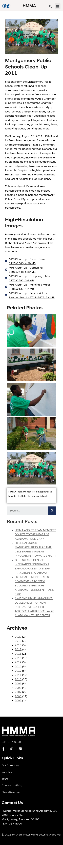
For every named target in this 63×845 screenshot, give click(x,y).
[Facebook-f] (3, 749)
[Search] (52, 510)
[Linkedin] (20, 749)
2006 (18, 696)
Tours (5, 778)
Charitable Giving (12, 785)
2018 (18, 645)
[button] (57, 6)
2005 (18, 700)
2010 (18, 679)
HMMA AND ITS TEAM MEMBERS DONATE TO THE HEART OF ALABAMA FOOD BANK (35, 534)
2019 (18, 640)
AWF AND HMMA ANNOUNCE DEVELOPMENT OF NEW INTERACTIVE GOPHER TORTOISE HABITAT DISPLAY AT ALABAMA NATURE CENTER (34, 607)
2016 (18, 653)
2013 (18, 666)
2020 (18, 636)
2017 (18, 649)
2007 (18, 691)
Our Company (10, 765)
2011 (18, 674)
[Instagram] (11, 749)
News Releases (11, 792)
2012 (18, 670)
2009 (18, 683)
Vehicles (7, 772)
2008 (18, 687)
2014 (18, 662)
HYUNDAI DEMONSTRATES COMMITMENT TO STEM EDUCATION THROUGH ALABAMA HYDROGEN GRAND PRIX (34, 585)
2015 (18, 657)
